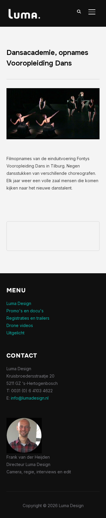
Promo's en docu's (25, 310)
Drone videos (19, 325)
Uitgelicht (15, 332)
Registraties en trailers (27, 318)
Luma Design (18, 303)
